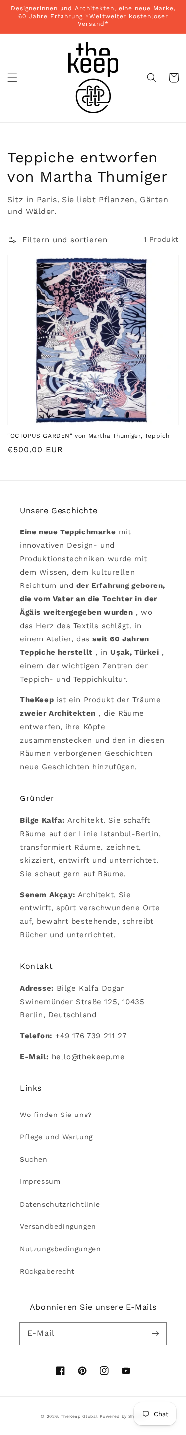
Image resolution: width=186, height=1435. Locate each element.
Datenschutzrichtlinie (60, 1204)
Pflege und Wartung (56, 1137)
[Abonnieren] (155, 1333)
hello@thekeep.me (88, 1056)
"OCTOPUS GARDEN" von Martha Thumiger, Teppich (88, 435)
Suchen (34, 1159)
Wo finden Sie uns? (56, 1114)
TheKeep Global (79, 1416)
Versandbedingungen (58, 1226)
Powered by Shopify (122, 1416)
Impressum (40, 1181)
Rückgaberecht (47, 1271)
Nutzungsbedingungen (60, 1249)
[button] (12, 78)
